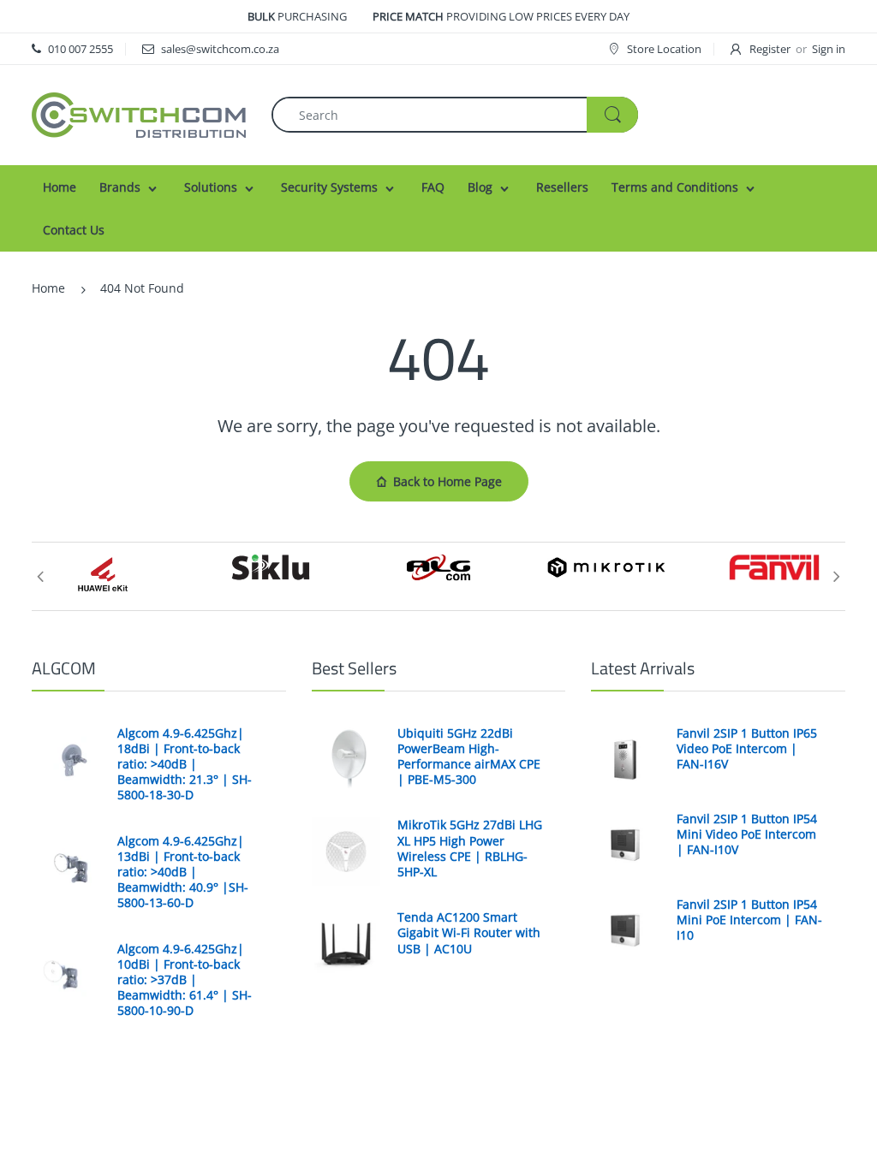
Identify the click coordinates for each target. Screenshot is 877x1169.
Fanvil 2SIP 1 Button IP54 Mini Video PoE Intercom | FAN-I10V (747, 834)
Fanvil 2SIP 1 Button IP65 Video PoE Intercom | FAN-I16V (747, 749)
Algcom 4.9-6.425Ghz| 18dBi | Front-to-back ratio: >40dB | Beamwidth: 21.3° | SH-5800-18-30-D (184, 765)
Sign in (828, 48)
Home (48, 288)
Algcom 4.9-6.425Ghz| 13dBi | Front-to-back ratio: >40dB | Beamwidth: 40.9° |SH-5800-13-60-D (182, 872)
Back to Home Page (447, 481)
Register (770, 48)
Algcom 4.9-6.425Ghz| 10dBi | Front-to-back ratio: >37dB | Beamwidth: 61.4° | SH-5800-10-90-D (184, 980)
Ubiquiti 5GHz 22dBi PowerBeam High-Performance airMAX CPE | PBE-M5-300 (468, 757)
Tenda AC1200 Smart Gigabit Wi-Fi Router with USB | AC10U (468, 933)
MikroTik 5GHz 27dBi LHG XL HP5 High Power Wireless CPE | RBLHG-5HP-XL (469, 848)
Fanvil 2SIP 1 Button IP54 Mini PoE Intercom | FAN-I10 (749, 920)
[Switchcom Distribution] (139, 113)
